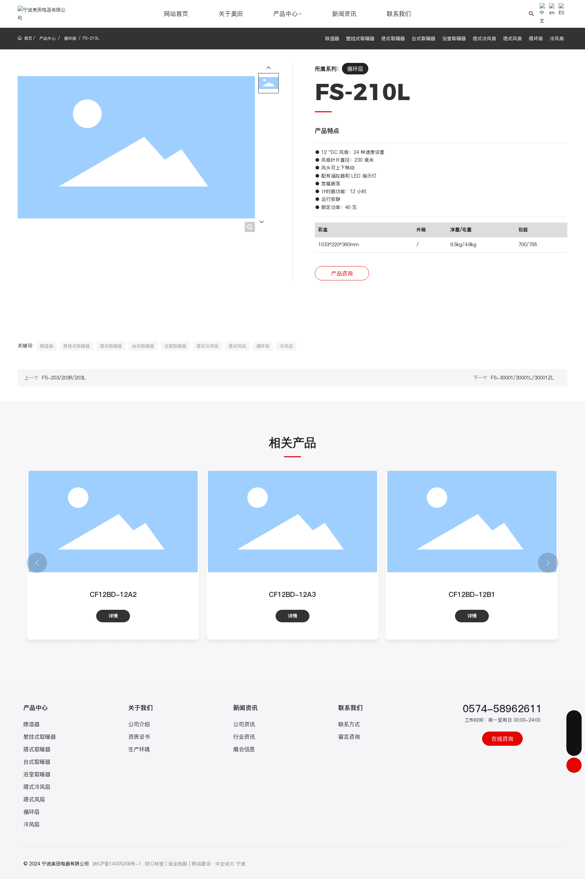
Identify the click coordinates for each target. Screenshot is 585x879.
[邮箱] (574, 717)
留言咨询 (349, 736)
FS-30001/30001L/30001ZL (522, 377)
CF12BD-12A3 (112, 594)
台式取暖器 (423, 38)
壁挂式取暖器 (360, 38)
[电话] (574, 733)
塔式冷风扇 (484, 38)
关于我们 (140, 707)
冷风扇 (557, 38)
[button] (27, 634)
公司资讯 (244, 724)
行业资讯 (244, 736)
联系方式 (349, 724)
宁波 (240, 863)
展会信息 (244, 749)
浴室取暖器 (454, 38)
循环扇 (70, 38)
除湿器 (332, 38)
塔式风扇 (512, 38)
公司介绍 (139, 724)
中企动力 (224, 863)
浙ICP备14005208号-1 (116, 863)
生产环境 (139, 749)
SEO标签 (154, 863)
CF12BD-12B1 (292, 594)
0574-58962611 (502, 708)
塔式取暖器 (393, 38)
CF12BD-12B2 (472, 594)
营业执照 (177, 863)
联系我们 (350, 707)
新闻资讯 (245, 707)
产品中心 (47, 38)
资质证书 (139, 736)
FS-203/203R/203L (64, 377)
